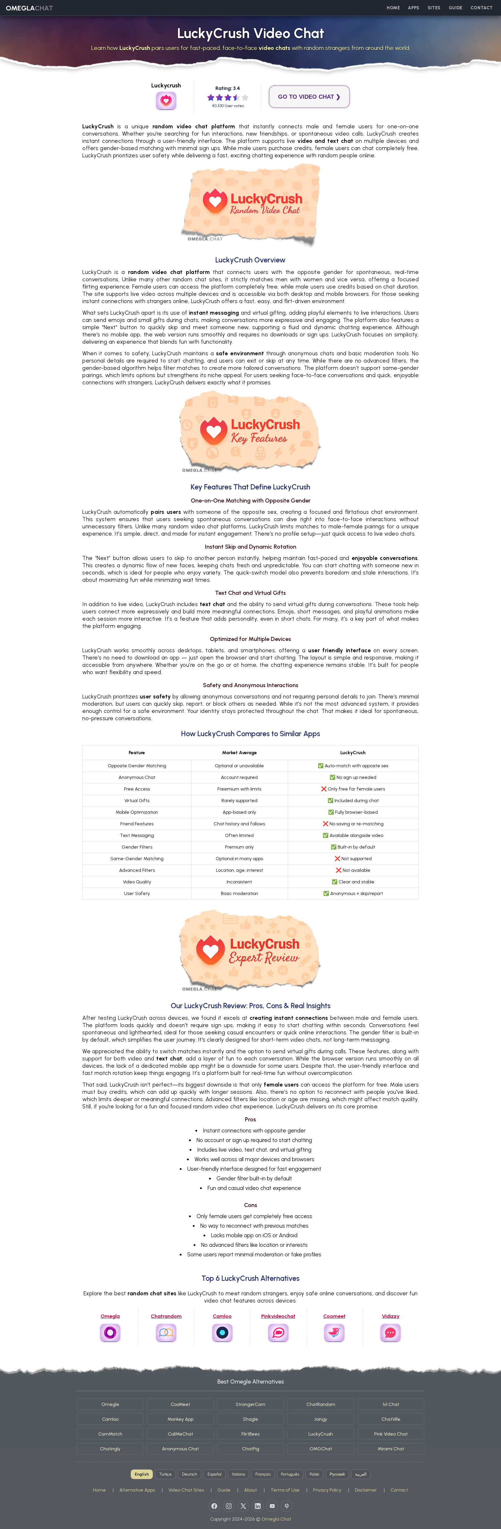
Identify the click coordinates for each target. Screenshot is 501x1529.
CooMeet (180, 1404)
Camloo (110, 1419)
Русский (337, 1474)
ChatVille (391, 1419)
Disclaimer (366, 1490)
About (250, 1490)
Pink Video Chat (391, 1434)
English (142, 1474)
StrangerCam (250, 1404)
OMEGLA (29, 8)
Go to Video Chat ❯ (309, 96)
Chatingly (110, 1448)
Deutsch (189, 1474)
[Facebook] (214, 1506)
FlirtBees (250, 1434)
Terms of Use (285, 1490)
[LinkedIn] (258, 1506)
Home (393, 7)
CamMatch (110, 1434)
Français (263, 1474)
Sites (434, 7)
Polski (314, 1474)
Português (290, 1474)
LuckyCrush (320, 1434)
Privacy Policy (327, 1490)
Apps (413, 7)
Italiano (238, 1474)
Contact (482, 7)
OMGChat (321, 1448)
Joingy (320, 1419)
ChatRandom (320, 1404)
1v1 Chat (391, 1404)
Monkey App (180, 1419)
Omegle (110, 1404)
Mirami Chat (391, 1448)
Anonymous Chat (180, 1448)
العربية (360, 1474)
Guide (455, 7)
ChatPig (250, 1448)
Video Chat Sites (186, 1490)
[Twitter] (243, 1506)
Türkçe (165, 1474)
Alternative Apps (137, 1490)
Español (215, 1474)
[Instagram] (229, 1506)
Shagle (250, 1419)
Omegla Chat (276, 1519)
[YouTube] (272, 1506)
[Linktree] (287, 1506)
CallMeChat (180, 1434)
